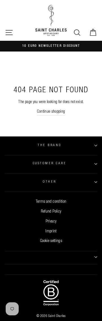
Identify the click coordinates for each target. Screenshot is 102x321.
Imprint (51, 232)
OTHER (49, 181)
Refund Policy (51, 212)
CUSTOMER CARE (49, 163)
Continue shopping (51, 112)
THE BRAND (49, 145)
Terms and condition (51, 202)
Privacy (51, 222)
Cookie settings (51, 241)
